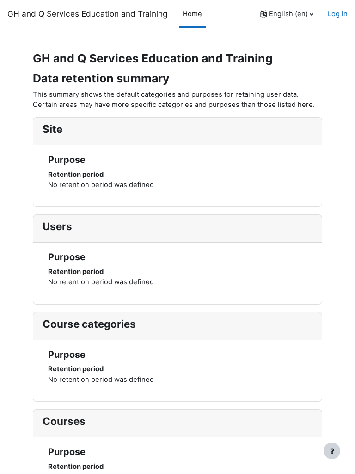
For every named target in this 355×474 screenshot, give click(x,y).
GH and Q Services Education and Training (87, 14)
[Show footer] (332, 451)
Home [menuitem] (192, 14)
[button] (287, 14)
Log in (338, 14)
